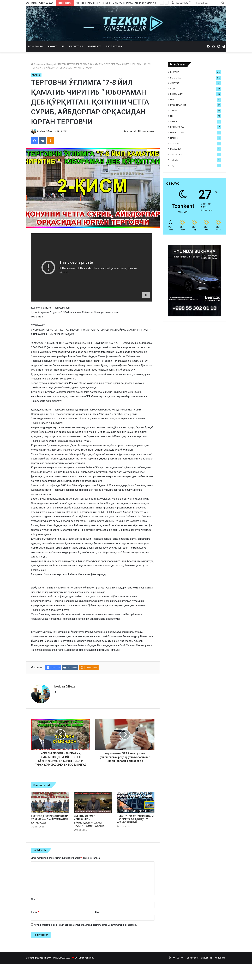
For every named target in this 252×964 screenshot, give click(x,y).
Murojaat (51, 64)
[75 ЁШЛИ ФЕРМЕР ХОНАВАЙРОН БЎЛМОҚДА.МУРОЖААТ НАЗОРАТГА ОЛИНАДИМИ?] (93, 802)
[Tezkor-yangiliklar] (126, 23)
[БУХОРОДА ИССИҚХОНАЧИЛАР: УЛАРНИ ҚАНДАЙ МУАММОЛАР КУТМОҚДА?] (50, 802)
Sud (172, 88)
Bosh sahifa (35, 46)
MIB (172, 99)
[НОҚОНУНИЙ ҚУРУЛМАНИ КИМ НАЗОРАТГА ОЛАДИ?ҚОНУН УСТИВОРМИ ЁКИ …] (135, 802)
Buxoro (174, 72)
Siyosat (174, 143)
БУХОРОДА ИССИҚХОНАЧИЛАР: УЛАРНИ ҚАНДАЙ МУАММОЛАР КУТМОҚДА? (49, 819)
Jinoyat (52, 46)
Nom (34, 899)
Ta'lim (173, 110)
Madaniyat (176, 149)
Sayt (97, 912)
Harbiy (174, 138)
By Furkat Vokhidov (84, 957)
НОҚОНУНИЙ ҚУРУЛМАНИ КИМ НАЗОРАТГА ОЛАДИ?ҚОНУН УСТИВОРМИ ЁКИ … (135, 819)
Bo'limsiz (175, 77)
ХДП (172, 165)
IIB (63, 46)
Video (173, 121)
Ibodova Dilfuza (44, 131)
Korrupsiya (94, 46)
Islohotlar (76, 46)
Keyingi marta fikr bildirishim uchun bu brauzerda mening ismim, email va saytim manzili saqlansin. (85, 925)
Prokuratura (114, 46)
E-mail (35, 912)
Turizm (174, 159)
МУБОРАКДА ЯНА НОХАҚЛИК (91, 3)
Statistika (176, 154)
